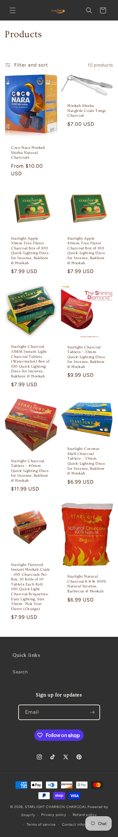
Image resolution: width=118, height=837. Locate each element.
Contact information (80, 824)
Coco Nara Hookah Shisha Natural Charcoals (28, 153)
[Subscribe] (92, 712)
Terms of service (41, 824)
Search (20, 672)
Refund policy (85, 815)
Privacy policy (53, 815)
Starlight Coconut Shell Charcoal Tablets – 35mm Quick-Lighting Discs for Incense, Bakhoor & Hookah (86, 461)
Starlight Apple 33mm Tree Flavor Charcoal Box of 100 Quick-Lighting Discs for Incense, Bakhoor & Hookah (30, 250)
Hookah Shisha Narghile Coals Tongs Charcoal (86, 111)
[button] (13, 10)
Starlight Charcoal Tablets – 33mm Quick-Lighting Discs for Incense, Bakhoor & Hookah (86, 357)
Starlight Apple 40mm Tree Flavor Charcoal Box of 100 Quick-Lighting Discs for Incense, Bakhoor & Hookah (86, 250)
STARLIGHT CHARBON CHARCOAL (56, 807)
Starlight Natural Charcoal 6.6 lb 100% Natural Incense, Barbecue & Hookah (87, 583)
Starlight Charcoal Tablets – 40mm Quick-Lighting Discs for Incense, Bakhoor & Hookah (30, 470)
